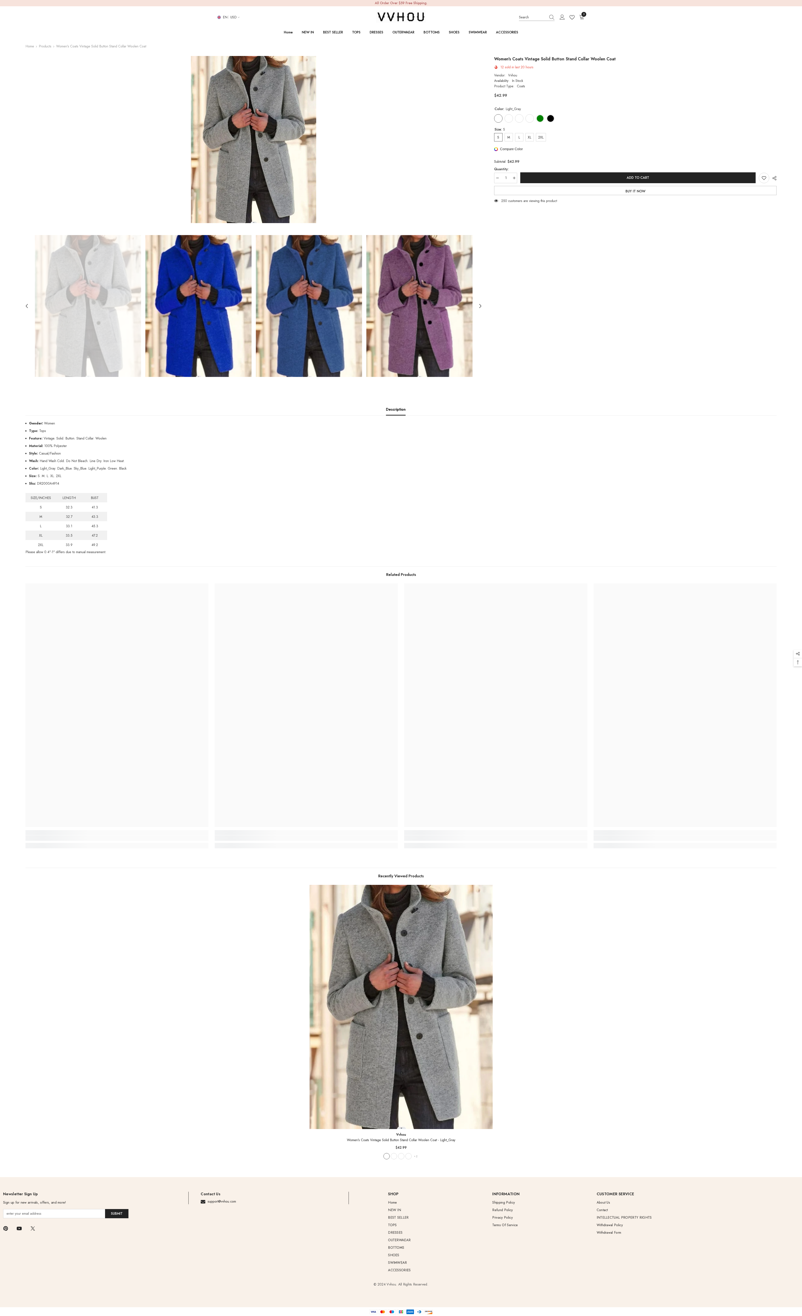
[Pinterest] (5, 1228)
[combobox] (533, 17)
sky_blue (401, 1156)
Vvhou (512, 75)
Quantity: (501, 169)
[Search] (537, 17)
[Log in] (562, 17)
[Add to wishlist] (764, 178)
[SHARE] (773, 178)
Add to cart (638, 177)
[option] (253, 139)
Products (45, 46)
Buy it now (635, 191)
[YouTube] (19, 1228)
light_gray (386, 1156)
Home (29, 46)
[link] (117, 838)
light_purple (408, 1156)
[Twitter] (33, 1228)
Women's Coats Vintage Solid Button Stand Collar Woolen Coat (401, 1140)
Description (396, 409)
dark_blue (394, 1156)
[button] (27, 306)
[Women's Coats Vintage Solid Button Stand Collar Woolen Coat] (401, 1007)
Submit (117, 1213)
